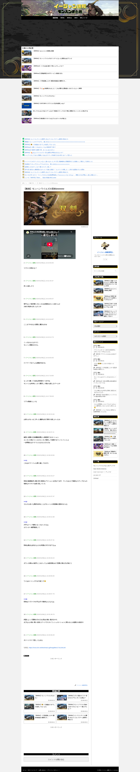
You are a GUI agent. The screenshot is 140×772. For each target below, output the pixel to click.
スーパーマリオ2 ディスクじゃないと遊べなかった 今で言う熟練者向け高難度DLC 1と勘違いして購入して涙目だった (58, 161)
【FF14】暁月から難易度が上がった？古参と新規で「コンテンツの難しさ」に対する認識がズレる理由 (54, 169)
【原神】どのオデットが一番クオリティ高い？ (37, 167)
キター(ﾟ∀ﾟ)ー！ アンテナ (102, 472)
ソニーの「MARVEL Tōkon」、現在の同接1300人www (40, 177)
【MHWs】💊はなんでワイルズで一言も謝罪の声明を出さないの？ (43, 152)
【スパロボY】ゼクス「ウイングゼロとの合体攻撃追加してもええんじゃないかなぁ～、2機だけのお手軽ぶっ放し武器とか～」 (61, 175)
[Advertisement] (70, 32)
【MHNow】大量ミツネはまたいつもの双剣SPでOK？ (40, 147)
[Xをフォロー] (104, 259)
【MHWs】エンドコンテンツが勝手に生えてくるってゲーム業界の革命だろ (46, 139)
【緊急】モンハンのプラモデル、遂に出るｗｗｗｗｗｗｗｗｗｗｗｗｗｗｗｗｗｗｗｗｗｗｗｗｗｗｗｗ (54, 141)
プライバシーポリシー (53, 770)
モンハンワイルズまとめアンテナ (104, 466)
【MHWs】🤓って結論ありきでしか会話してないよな (40, 144)
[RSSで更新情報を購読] (106, 259)
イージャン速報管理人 (105, 252)
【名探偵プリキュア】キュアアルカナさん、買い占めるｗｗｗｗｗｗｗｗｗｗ (47, 164)
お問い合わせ (42, 770)
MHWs (27, 655)
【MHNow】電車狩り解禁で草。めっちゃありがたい (39, 150)
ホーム (24, 770)
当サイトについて (32, 770)
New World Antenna (99, 469)
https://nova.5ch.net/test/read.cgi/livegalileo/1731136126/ (47, 647)
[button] (115, 271)
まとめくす (97, 475)
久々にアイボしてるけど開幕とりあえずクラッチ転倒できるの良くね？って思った (48, 155)
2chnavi (95, 478)
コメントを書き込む (56, 759)
